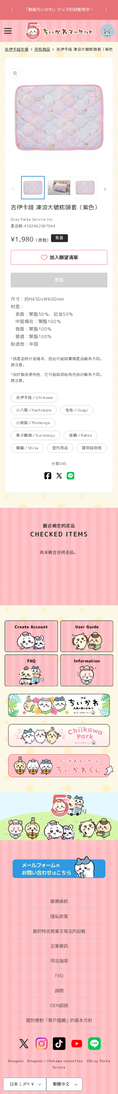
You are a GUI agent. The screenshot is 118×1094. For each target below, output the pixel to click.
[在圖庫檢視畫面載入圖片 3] (85, 187)
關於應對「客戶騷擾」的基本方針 (59, 1020)
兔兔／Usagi (76, 410)
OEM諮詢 (59, 1005)
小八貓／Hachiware (34, 410)
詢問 (59, 991)
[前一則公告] (12, 10)
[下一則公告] (106, 10)
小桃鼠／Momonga (33, 422)
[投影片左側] (13, 189)
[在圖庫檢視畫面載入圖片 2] (59, 187)
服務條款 (59, 901)
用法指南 (59, 961)
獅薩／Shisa (27, 448)
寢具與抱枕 (92, 448)
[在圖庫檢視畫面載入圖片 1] (32, 187)
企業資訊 (59, 946)
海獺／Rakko (80, 435)
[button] (8, 31)
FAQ (59, 975)
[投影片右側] (105, 189)
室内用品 (60, 448)
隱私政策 (59, 916)
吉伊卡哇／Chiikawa (34, 397)
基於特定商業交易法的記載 (59, 931)
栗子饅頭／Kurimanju (35, 435)
